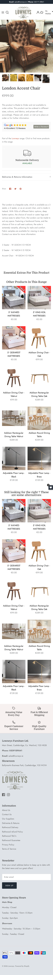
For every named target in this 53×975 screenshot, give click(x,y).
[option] (26, 46)
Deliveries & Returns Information (17, 176)
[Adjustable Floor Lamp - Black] (13, 458)
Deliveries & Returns (10, 823)
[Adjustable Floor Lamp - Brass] (39, 458)
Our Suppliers (8, 818)
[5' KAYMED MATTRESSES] (13, 297)
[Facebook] (3, 794)
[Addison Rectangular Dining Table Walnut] (13, 418)
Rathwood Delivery (10, 827)
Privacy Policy (8, 844)
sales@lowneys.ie (15, 755)
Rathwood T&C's (9, 835)
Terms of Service (9, 848)
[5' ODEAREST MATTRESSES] (13, 338)
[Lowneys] (23, 12)
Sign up (9, 885)
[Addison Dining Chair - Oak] (39, 338)
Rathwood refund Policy (12, 831)
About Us (6, 810)
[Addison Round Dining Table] (39, 418)
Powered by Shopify (22, 966)
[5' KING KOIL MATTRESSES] (39, 297)
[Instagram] (8, 794)
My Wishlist (48, 12)
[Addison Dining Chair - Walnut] (13, 378)
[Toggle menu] (3, 12)
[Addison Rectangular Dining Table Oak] (39, 378)
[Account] (37, 12)
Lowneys (15, 138)
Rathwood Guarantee (11, 840)
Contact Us (6, 814)
